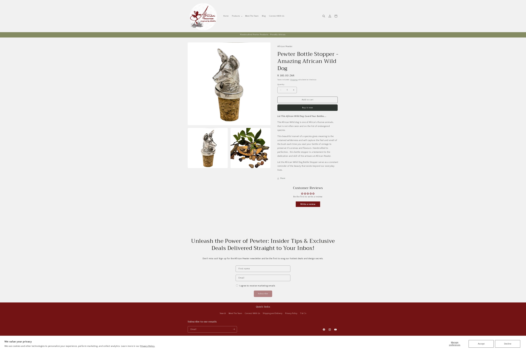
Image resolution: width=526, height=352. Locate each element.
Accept (481, 344)
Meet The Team (235, 313)
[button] (237, 16)
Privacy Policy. (147, 346)
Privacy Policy (291, 313)
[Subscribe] (234, 329)
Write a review (307, 204)
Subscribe (263, 294)
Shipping (294, 80)
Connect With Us (252, 313)
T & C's (303, 313)
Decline (507, 344)
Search (223, 313)
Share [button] (282, 178)
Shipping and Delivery (272, 313)
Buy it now (307, 107)
